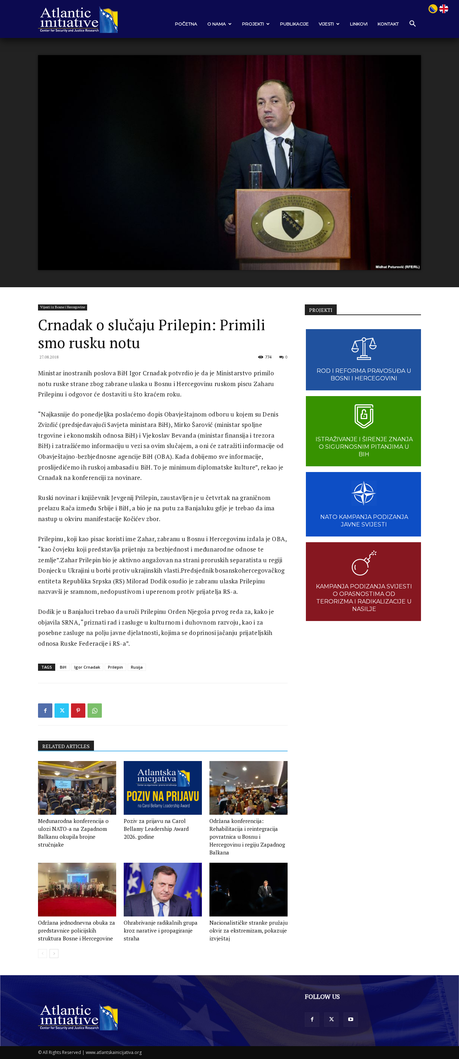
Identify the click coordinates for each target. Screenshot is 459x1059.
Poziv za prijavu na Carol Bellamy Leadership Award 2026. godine (156, 828)
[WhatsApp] (94, 710)
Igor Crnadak (87, 667)
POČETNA (186, 24)
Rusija (137, 667)
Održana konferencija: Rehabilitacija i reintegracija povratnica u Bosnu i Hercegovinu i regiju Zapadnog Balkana (247, 836)
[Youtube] (351, 1019)
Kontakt (388, 24)
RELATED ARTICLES (66, 746)
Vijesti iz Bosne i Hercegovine (62, 307)
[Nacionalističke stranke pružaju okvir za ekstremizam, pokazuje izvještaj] (248, 889)
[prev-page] (42, 953)
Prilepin (115, 667)
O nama (216, 24)
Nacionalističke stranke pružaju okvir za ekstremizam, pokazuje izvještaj (248, 930)
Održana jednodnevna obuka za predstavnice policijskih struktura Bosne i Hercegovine (76, 930)
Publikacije (294, 24)
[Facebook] (45, 710)
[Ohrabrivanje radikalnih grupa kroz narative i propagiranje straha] (163, 889)
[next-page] (53, 953)
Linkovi (359, 24)
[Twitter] (62, 710)
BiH (63, 667)
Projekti (253, 24)
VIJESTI (326, 24)
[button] (412, 24)
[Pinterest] (78, 710)
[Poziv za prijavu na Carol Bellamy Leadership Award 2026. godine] (163, 788)
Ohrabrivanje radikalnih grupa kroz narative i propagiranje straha (161, 930)
